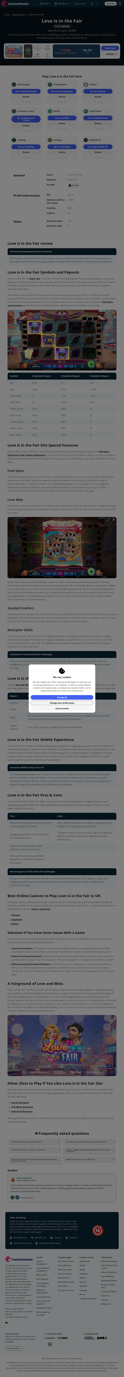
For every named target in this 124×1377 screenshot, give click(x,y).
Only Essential (62, 708)
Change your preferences (62, 703)
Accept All (62, 697)
